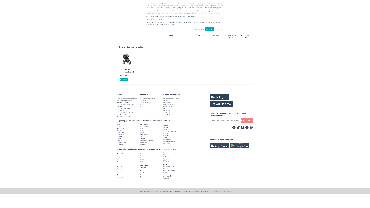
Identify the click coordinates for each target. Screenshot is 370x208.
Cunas (165, 100)
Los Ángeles (144, 126)
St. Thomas (144, 162)
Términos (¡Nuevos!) (216, 191)
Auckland (166, 178)
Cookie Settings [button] (198, 29)
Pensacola (143, 143)
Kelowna (120, 171)
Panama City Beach (147, 141)
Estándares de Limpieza (171, 98)
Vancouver (120, 177)
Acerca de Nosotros (123, 108)
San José (143, 167)
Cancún (165, 168)
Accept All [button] (209, 29)
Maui (141, 128)
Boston (119, 130)
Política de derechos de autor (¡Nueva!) (198, 191)
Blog (141, 106)
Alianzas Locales (145, 102)
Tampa (165, 137)
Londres (166, 153)
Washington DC (168, 139)
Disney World (121, 143)
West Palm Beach (169, 142)
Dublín (165, 157)
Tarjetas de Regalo (123, 102)
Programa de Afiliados (147, 98)
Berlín (142, 177)
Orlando (142, 139)
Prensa (142, 104)
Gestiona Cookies (227, 191)
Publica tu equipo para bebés (127, 98)
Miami (142, 130)
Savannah (166, 135)
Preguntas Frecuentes (124, 116)
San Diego (166, 127)
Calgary (119, 169)
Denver (119, 141)
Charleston (120, 134)
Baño (165, 108)
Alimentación (167, 106)
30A (118, 124)
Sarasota (166, 133)
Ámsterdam (144, 173)
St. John (143, 158)
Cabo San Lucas (168, 166)
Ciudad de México (169, 170)
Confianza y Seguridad (124, 100)
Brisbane (120, 156)
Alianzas (143, 100)
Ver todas (166, 144)
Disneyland (120, 145)
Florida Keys (144, 124)
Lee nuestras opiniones (125, 112)
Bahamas (143, 156)
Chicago (120, 137)
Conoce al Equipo (123, 110)
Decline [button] (219, 29)
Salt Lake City (167, 125)
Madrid (165, 155)
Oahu (142, 137)
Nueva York (144, 134)
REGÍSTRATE (247, 120)
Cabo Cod (120, 132)
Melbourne (120, 158)
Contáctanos (121, 114)
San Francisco (167, 129)
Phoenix (143, 145)
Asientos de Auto (169, 104)
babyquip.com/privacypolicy (154, 19)
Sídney (119, 162)
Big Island (120, 128)
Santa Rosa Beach (169, 131)
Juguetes (166, 112)
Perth (119, 160)
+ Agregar (123, 79)
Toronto (119, 175)
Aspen (119, 126)
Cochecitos (167, 102)
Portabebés (167, 110)
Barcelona (143, 175)
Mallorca (166, 161)
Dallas (119, 139)
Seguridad (166, 114)
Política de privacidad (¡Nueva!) (177, 191)
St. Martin (143, 160)
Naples (142, 132)
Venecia (166, 159)
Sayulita (166, 172)
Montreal (120, 173)
